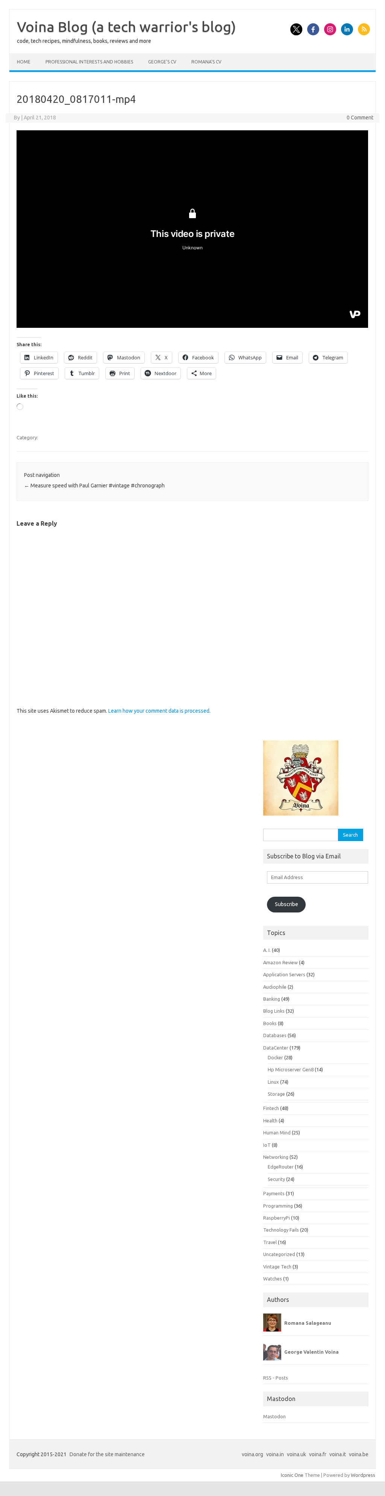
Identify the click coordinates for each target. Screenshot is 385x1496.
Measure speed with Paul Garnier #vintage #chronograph (94, 486)
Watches (272, 1278)
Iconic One (292, 1475)
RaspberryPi (276, 1217)
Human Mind (277, 1132)
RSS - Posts (275, 1377)
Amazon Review (280, 962)
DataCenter (275, 1047)
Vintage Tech (277, 1266)
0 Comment (360, 118)
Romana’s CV (206, 61)
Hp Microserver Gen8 (291, 1069)
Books (270, 1023)
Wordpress (363, 1475)
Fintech (271, 1108)
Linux (273, 1081)
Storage (276, 1093)
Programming (278, 1205)
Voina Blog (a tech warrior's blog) (126, 27)
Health (270, 1120)
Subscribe (286, 904)
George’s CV (162, 61)
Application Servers (284, 974)
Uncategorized (279, 1254)
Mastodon (274, 1416)
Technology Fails (281, 1229)
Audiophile (274, 986)
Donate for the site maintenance (107, 1454)
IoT (267, 1145)
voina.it (337, 1454)
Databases (274, 1035)
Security (276, 1179)
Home (23, 61)
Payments (274, 1193)
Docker (275, 1057)
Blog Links (274, 1010)
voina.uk (296, 1454)
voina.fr (317, 1454)
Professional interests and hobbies (89, 61)
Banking (271, 998)
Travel (270, 1242)
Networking (275, 1157)
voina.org (252, 1454)
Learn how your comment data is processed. (159, 711)
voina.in (275, 1454)
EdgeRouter (281, 1166)
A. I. (267, 950)
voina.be (358, 1454)
